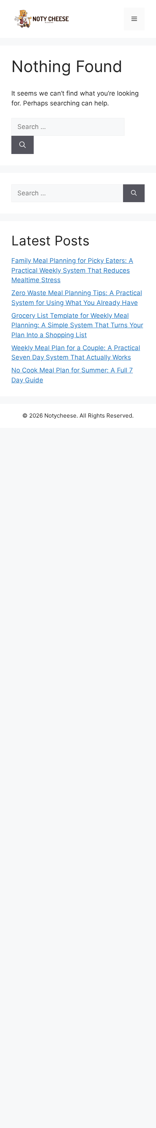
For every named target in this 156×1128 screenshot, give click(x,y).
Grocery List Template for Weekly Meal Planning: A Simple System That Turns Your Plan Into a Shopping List (77, 325)
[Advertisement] (78, 778)
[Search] (22, 145)
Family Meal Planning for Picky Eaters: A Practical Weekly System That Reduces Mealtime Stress (72, 270)
